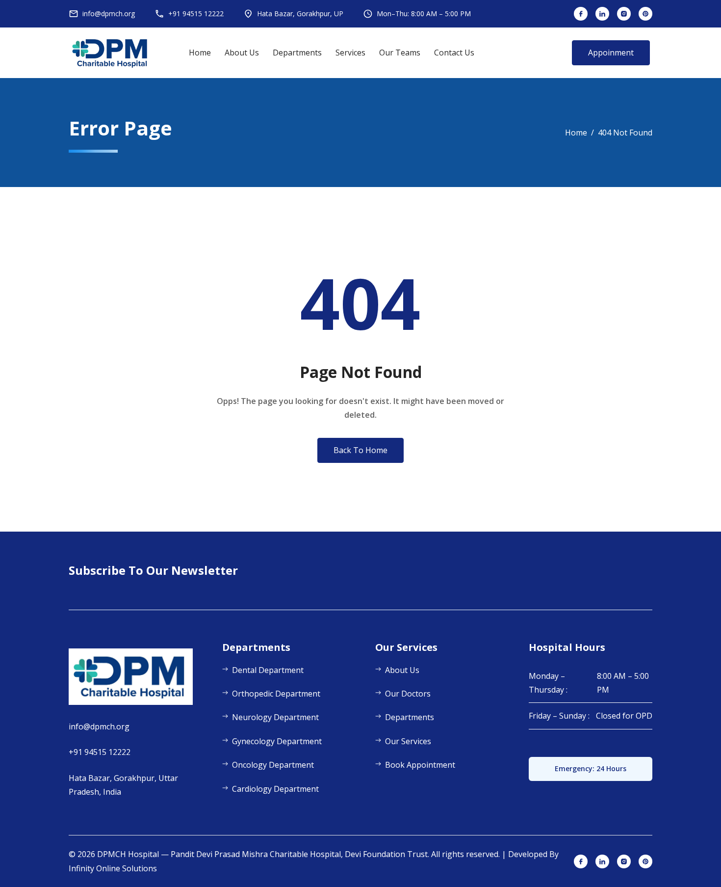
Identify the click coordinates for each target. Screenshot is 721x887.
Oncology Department (273, 764)
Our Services (408, 741)
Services (350, 52)
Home (200, 52)
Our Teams (399, 52)
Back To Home (360, 450)
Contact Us (454, 52)
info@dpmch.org (99, 726)
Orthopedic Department (276, 693)
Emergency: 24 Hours (590, 768)
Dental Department (268, 670)
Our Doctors (408, 693)
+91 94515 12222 (99, 752)
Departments (297, 52)
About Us (242, 52)
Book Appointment (420, 764)
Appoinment (611, 52)
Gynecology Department (277, 741)
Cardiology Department (275, 788)
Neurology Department (275, 717)
